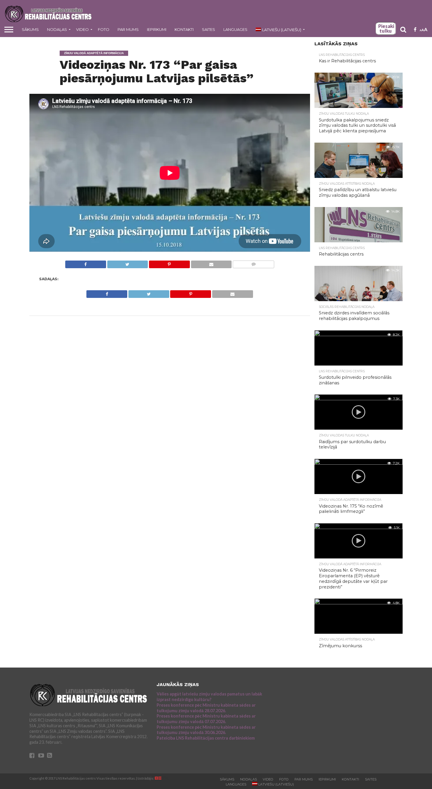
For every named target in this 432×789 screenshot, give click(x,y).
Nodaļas (57, 29)
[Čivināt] (127, 263)
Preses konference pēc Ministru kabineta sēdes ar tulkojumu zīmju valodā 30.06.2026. (206, 730)
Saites (208, 29)
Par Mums (128, 29)
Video (82, 29)
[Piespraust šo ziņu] (169, 263)
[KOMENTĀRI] (253, 263)
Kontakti (184, 29)
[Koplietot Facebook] (85, 263)
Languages (235, 29)
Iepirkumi (156, 29)
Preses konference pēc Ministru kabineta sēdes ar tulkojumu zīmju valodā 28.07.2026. (206, 708)
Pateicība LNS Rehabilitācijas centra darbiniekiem (206, 737)
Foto (103, 29)
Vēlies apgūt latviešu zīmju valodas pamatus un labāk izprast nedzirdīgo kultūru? (209, 696)
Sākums (30, 29)
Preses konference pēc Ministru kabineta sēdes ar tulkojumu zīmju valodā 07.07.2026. (206, 718)
